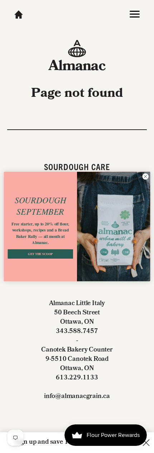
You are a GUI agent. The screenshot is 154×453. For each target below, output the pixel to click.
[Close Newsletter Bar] (146, 442)
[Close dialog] (145, 176)
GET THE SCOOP (40, 254)
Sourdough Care (77, 166)
